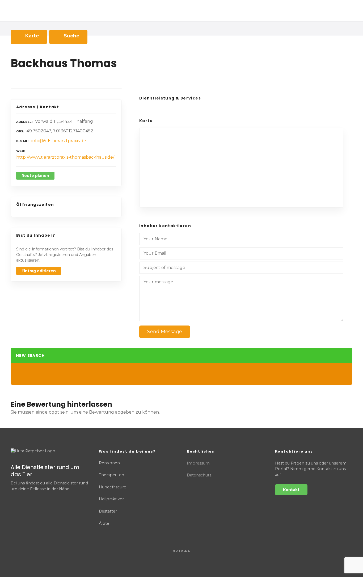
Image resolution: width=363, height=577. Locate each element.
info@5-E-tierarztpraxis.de (58, 140)
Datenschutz (199, 475)
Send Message (164, 332)
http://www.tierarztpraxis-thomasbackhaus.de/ (65, 157)
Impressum (198, 463)
